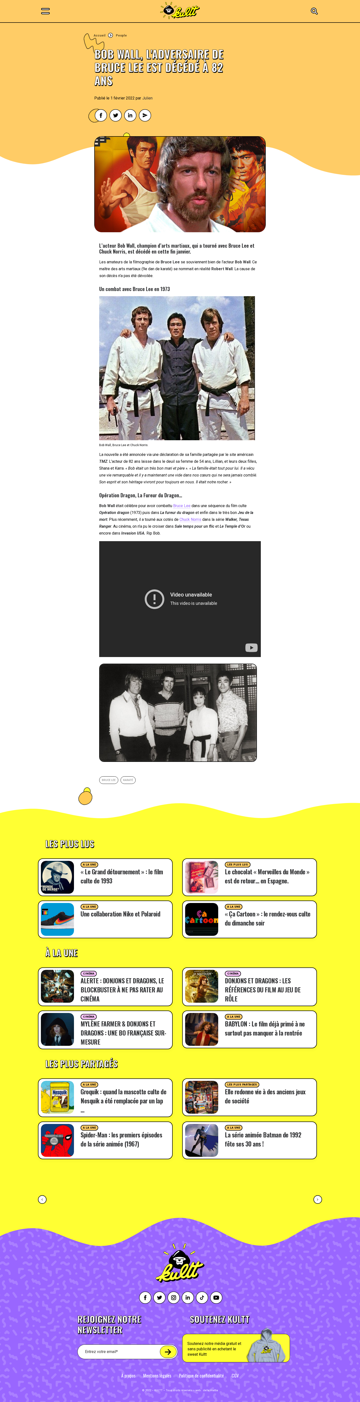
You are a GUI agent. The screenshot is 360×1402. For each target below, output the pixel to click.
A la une (89, 864)
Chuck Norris (190, 519)
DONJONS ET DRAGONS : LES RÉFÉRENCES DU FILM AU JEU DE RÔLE (262, 989)
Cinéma (88, 973)
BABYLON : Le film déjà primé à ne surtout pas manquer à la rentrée (265, 1028)
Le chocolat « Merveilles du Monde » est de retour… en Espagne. (267, 876)
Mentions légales (157, 1375)
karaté (128, 780)
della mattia (210, 1390)
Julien (147, 98)
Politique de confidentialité (201, 1375)
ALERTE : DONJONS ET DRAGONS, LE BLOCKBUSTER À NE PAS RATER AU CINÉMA (122, 989)
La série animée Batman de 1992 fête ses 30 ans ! (263, 1139)
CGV (235, 1375)
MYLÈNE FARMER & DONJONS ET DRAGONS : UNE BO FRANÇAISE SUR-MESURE (123, 1032)
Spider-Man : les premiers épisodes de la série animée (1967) (121, 1139)
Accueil (100, 35)
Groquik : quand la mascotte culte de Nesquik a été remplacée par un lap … (123, 1100)
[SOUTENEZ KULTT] (250, 1339)
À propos (128, 1375)
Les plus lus (237, 864)
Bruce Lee (182, 505)
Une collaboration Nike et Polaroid (120, 913)
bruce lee (109, 780)
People (121, 35)
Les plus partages (242, 1084)
